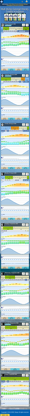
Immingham (10, 5)
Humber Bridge (23, 4)
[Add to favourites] (22, 1)
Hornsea (16, 5)
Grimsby (21, 5)
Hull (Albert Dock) (13, 4)
